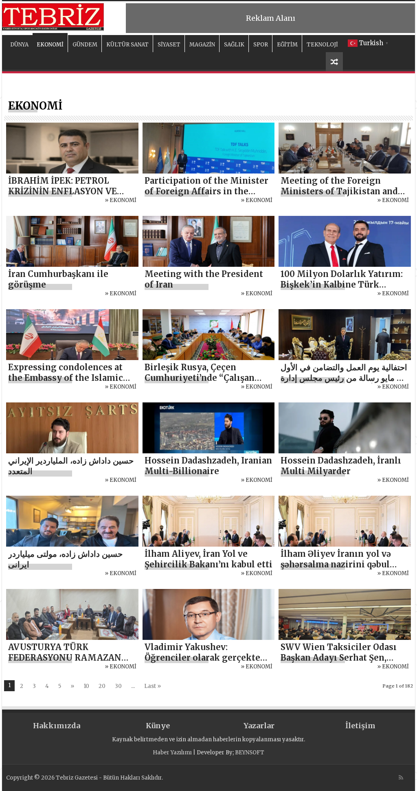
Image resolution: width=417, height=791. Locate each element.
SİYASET (169, 44)
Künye (158, 725)
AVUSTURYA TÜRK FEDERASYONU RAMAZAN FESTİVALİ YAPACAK (64, 657)
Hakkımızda (56, 725)
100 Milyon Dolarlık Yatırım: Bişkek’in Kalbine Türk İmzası (342, 284)
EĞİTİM (287, 44)
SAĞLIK (234, 44)
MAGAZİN (202, 44)
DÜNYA (19, 44)
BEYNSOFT (249, 752)
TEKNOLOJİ (322, 44)
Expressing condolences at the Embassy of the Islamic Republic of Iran (65, 377)
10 (86, 686)
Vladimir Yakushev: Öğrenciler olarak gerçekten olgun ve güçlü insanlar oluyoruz (205, 663)
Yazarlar (259, 725)
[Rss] (401, 777)
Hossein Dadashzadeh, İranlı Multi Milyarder (341, 465)
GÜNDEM (84, 44)
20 (102, 686)
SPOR (260, 44)
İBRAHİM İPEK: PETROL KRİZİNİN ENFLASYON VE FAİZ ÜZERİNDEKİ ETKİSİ (62, 191)
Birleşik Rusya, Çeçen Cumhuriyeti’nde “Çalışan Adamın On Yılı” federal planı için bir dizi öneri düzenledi (207, 383)
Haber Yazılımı (172, 752)
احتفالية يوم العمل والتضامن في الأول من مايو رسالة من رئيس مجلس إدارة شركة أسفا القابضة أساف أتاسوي (344, 377)
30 (118, 686)
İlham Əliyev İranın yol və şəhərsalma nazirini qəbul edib (336, 564)
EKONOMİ (50, 44)
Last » (152, 686)
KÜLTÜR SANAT (127, 44)
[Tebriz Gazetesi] (53, 16)
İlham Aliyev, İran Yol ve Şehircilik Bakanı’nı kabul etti (208, 559)
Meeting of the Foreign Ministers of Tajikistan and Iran (339, 191)
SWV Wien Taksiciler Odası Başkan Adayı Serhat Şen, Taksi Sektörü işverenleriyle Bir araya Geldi (342, 663)
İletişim (360, 725)
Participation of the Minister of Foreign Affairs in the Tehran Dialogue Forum (206, 191)
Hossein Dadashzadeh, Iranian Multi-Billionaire (208, 465)
